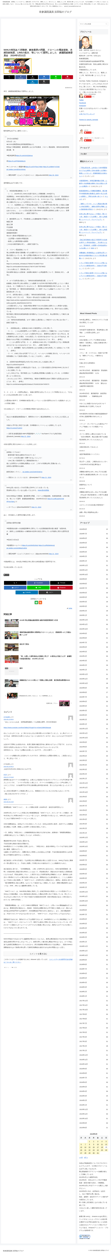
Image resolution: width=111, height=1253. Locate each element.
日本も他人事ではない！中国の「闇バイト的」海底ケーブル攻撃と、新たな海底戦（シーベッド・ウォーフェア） (93, 216)
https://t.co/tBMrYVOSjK (51, 167)
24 (98, 1150)
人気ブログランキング (87, 114)
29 (89, 1153)
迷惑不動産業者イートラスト (89, 454)
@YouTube (10, 501)
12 (106, 1144)
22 (89, 1150)
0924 (92, 248)
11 (102, 1144)
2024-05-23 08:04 (9, 719)
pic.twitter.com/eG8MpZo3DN (17, 548)
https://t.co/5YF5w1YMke (34, 167)
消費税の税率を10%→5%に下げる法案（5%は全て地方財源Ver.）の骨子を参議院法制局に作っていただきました (93, 495)
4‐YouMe (7, 717)
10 (98, 1144)
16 (94, 1147)
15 (89, 1147)
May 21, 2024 (25, 436)
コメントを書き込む (38, 954)
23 (94, 1150)
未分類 (7, 574)
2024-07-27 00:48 (9, 777)
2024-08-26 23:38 (9, 802)
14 (85, 1147)
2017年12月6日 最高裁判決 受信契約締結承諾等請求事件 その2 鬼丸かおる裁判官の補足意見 (93, 383)
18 (102, 1147)
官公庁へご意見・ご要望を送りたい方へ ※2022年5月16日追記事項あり (93, 463)
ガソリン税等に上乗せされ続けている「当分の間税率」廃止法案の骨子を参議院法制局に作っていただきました (93, 437)
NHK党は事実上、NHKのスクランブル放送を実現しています (93, 321)
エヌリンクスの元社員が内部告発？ (91, 505)
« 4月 (81, 1157)
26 (106, 1150)
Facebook (82, 103)
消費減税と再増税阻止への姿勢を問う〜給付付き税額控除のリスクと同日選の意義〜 (93, 255)
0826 (5, 799)
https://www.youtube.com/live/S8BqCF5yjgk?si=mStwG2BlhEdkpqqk (27, 727)
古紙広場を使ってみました (88, 447)
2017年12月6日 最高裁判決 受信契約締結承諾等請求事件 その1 (93, 372)
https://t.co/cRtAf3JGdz (30, 545)
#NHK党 (40, 490)
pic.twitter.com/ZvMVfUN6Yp (32, 472)
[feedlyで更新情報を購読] (36, 602)
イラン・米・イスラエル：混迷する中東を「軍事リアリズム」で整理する (93, 354)
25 (102, 1150)
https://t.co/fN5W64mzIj (47, 545)
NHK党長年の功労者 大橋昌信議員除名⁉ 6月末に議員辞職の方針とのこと (93, 415)
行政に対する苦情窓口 (87, 363)
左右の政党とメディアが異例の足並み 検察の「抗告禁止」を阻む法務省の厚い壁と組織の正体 (93, 342)
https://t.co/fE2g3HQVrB (55, 499)
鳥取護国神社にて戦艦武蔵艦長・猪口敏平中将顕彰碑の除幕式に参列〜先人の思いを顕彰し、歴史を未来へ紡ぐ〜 (93, 193)
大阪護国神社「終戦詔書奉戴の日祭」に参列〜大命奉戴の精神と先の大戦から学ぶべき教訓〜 (93, 183)
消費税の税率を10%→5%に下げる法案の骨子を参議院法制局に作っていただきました (93, 474)
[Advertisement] (38, 35)
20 (81, 1150)
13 (81, 1147)
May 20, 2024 (53, 175)
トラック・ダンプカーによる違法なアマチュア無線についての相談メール (93, 425)
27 (81, 1153)
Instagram (82, 106)
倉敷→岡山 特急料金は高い (89, 512)
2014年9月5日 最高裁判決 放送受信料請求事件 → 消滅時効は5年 (92, 395)
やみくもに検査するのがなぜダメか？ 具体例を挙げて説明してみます (93, 405)
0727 (5, 775)
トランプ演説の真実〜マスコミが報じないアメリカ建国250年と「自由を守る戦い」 (93, 265)
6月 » (86, 1157)
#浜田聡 (46, 490)
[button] (44, 82)
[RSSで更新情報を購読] (40, 602)
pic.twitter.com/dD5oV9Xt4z (16, 169)
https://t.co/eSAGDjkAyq (24, 155)
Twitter (81, 100)
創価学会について (85, 485)
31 (98, 1153)
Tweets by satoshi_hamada (88, 120)
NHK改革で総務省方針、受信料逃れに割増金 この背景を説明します (93, 331)
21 (85, 1150)
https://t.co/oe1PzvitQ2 (14, 428)
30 (94, 1153)
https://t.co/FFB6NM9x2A (16, 161)
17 (98, 1147)
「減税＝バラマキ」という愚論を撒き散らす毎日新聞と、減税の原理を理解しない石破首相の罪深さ (93, 206)
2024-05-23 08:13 (9, 766)
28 (85, 1153)
